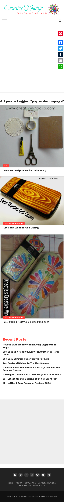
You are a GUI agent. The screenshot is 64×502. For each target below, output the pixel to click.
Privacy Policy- (40, 485)
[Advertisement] (32, 57)
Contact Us (30, 483)
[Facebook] (60, 43)
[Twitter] (60, 49)
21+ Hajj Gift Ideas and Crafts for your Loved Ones (32, 374)
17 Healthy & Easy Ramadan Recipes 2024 (27, 383)
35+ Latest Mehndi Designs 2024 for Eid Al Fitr (30, 379)
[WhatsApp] (60, 67)
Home (10, 483)
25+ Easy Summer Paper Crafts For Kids (26, 359)
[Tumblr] (60, 55)
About (19, 483)
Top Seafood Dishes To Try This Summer (26, 363)
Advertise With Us (47, 483)
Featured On (25, 485)
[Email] (60, 61)
